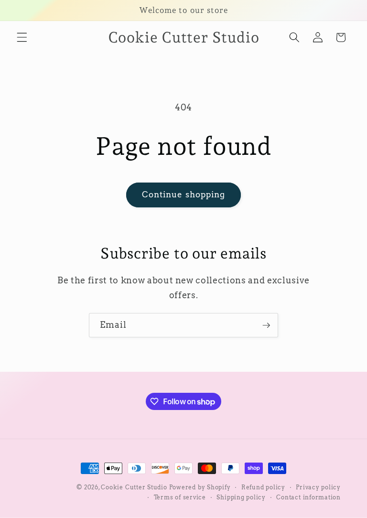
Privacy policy (318, 487)
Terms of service (180, 497)
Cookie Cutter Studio (134, 487)
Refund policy (263, 487)
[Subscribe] (266, 325)
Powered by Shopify (200, 487)
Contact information (308, 497)
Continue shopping (184, 194)
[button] (22, 37)
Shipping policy (241, 497)
